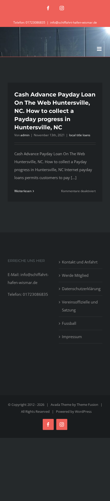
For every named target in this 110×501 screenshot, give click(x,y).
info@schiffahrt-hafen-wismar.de (73, 22)
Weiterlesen (22, 191)
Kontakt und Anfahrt (79, 261)
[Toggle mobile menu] (99, 49)
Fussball (69, 323)
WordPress (83, 411)
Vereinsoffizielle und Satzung (80, 305)
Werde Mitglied (75, 275)
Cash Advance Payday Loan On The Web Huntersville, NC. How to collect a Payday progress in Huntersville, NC (54, 111)
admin (24, 135)
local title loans (79, 135)
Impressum (72, 336)
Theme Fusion (87, 404)
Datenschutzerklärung (81, 288)
